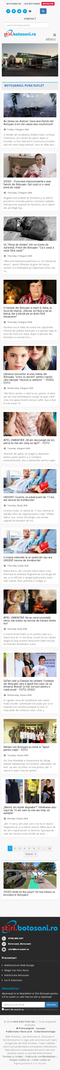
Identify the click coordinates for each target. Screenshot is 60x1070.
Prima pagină (26, 1028)
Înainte (29, 854)
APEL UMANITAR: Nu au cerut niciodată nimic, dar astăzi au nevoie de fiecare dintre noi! (30, 620)
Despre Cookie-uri (20, 1059)
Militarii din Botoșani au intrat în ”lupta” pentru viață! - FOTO (27, 748)
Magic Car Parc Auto (16, 970)
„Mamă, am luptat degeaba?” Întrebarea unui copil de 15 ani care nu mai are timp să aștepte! (30, 810)
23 (49, 848)
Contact (40, 1028)
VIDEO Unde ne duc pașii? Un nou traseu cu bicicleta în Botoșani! (29, 893)
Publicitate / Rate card (19, 1031)
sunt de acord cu (30, 1009)
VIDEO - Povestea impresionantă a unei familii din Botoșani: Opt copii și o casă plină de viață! (27, 184)
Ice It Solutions (13, 980)
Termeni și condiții (12, 1056)
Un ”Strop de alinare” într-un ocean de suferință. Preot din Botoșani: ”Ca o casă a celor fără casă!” (29, 247)
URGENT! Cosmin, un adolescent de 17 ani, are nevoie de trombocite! (29, 499)
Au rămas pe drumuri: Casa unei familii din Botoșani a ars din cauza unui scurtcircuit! (29, 123)
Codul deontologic (45, 1031)
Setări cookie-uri (41, 1059)
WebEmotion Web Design (19, 965)
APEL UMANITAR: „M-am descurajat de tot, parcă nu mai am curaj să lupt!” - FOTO (29, 442)
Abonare (51, 1004)
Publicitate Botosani (16, 975)
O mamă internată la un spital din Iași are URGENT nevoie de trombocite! (28, 559)
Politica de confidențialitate (40, 1009)
